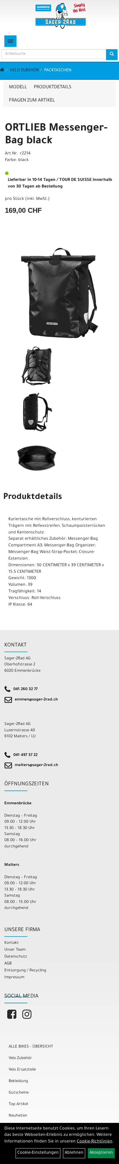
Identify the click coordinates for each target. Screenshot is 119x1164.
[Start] (2, 70)
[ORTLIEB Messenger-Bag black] (59, 293)
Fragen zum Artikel (32, 100)
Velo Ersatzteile (22, 1070)
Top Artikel (18, 1104)
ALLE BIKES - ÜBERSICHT (31, 1047)
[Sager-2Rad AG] (61, 16)
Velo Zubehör (24, 70)
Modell (18, 87)
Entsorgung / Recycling (25, 970)
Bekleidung (18, 1081)
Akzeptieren (101, 1153)
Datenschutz (15, 957)
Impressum (14, 977)
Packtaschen (57, 70)
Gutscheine (19, 1093)
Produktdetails (52, 87)
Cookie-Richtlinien (94, 1142)
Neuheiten (18, 1116)
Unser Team (14, 950)
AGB (8, 964)
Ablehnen (74, 1153)
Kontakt (11, 943)
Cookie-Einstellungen (38, 1153)
